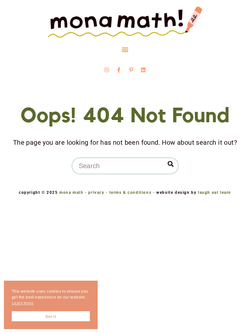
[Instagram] (107, 70)
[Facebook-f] (119, 70)
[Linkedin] (143, 70)
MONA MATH (71, 192)
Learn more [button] (23, 303)
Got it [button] (51, 316)
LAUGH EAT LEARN (214, 192)
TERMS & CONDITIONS (130, 192)
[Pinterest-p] (131, 70)
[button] (124, 49)
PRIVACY (96, 192)
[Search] (170, 164)
